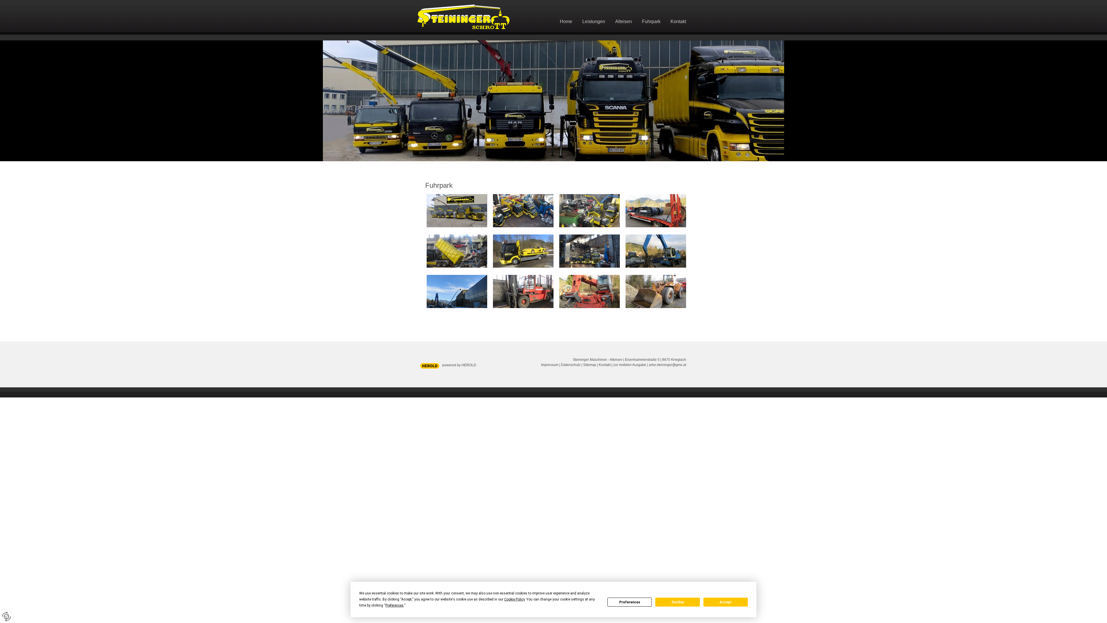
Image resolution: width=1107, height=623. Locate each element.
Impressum (549, 365)
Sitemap (589, 365)
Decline (678, 602)
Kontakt (678, 21)
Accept (726, 602)
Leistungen (593, 21)
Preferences (629, 602)
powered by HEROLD (459, 365)
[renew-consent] (6, 616)
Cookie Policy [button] (514, 599)
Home (566, 21)
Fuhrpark (651, 21)
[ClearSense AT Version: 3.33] (429, 366)
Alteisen (623, 21)
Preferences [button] (394, 605)
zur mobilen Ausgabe (629, 365)
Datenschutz (571, 365)
